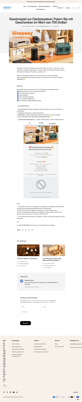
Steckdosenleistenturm (18, 352)
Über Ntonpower (59, 346)
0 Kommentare (47, 267)
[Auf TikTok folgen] (17, 392)
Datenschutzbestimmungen (41, 302)
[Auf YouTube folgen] (14, 392)
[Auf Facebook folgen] (4, 392)
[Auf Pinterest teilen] (29, 230)
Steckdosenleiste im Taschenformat (17, 355)
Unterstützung (40, 9)
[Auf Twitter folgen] (7, 392)
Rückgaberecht (38, 346)
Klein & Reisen (16, 344)
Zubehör (55, 6)
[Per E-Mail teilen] (32, 230)
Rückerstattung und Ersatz (41, 352)
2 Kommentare (22, 265)
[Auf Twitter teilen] (25, 230)
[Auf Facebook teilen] (22, 230)
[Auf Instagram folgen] (10, 392)
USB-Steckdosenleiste (18, 349)
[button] (78, 400)
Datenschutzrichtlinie (40, 344)
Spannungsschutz (17, 346)
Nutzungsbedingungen (40, 349)
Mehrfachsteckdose (44, 6)
